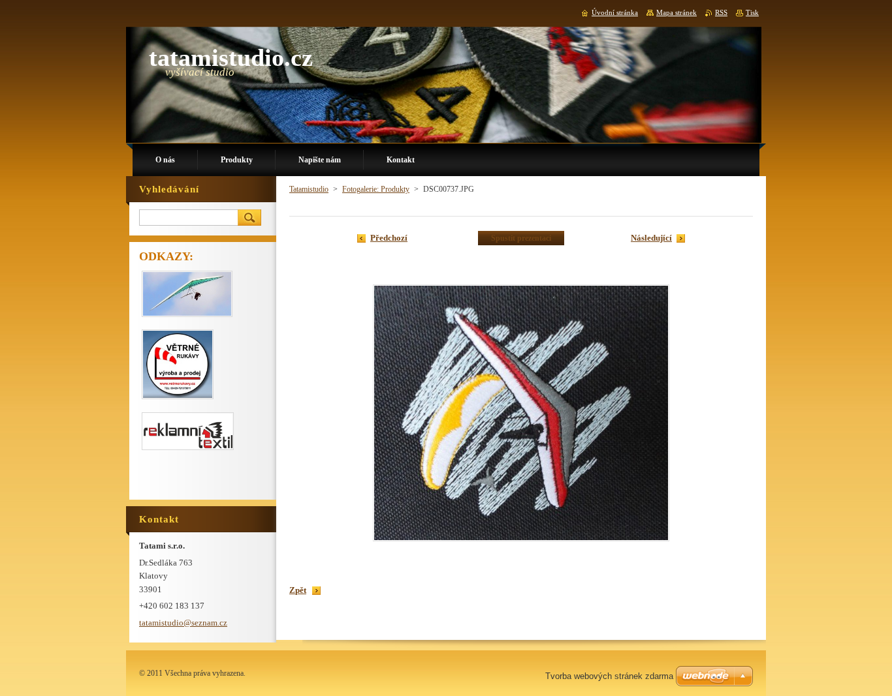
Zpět (297, 590)
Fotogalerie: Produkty (375, 189)
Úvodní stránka (615, 12)
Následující (651, 238)
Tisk (752, 12)
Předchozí (388, 238)
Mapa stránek (676, 12)
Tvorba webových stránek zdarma (609, 676)
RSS (721, 12)
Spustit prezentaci (521, 238)
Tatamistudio (308, 189)
